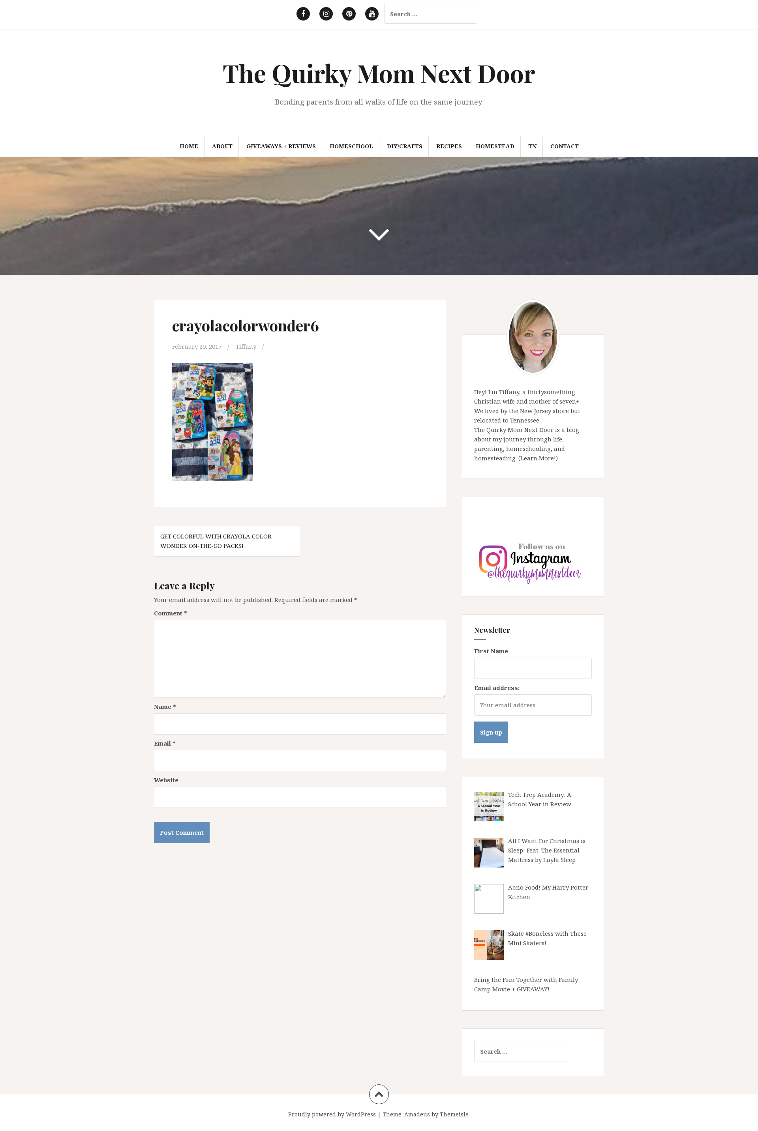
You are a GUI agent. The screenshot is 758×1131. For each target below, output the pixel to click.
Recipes (449, 146)
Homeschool (351, 146)
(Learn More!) (538, 458)
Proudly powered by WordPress (332, 1114)
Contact (564, 146)
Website (166, 780)
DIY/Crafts (404, 146)
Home (189, 146)
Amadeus (417, 1114)
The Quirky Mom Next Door (379, 72)
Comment (170, 613)
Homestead (495, 146)
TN (532, 146)
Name (165, 706)
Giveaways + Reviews (281, 146)
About (222, 146)
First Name (491, 651)
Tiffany (246, 346)
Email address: (497, 688)
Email (165, 743)
